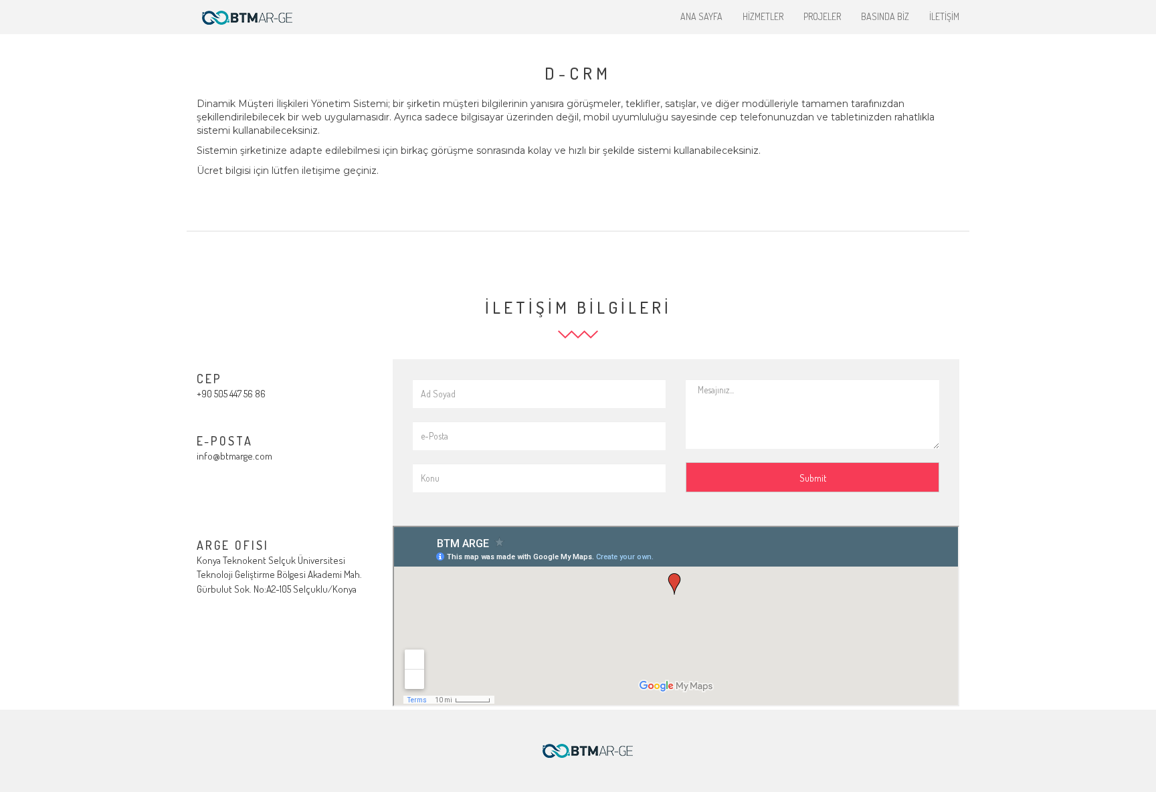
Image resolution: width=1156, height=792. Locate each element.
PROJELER (822, 16)
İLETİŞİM (944, 16)
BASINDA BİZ (885, 16)
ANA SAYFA (701, 16)
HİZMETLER (763, 16)
